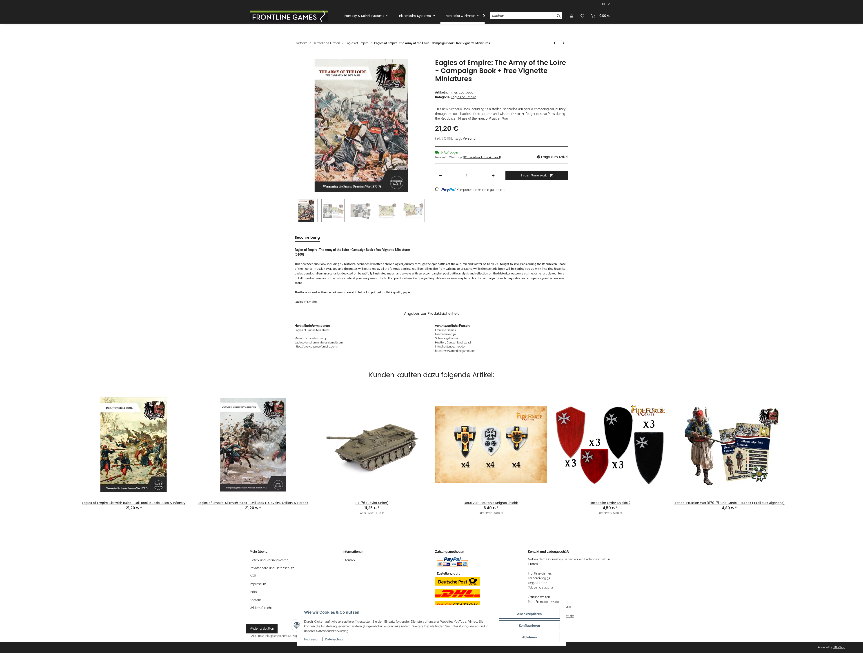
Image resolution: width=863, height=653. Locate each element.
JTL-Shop (839, 647)
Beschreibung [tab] (307, 237)
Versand (469, 138)
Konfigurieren (529, 625)
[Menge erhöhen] (493, 175)
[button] (571, 16)
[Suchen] (559, 16)
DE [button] (604, 4)
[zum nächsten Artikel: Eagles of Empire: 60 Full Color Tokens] (563, 43)
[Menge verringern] (440, 175)
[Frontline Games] (289, 16)
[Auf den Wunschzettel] (418, 67)
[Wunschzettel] (582, 16)
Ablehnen (529, 637)
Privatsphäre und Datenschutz (272, 568)
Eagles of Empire (463, 97)
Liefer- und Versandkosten (269, 560)
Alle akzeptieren (529, 614)
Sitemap (349, 560)
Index (254, 592)
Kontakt (255, 600)
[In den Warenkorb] (298, 56)
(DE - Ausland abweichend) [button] (482, 157)
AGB (253, 576)
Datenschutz (334, 639)
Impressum (258, 584)
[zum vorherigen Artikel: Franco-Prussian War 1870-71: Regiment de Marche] (554, 43)
